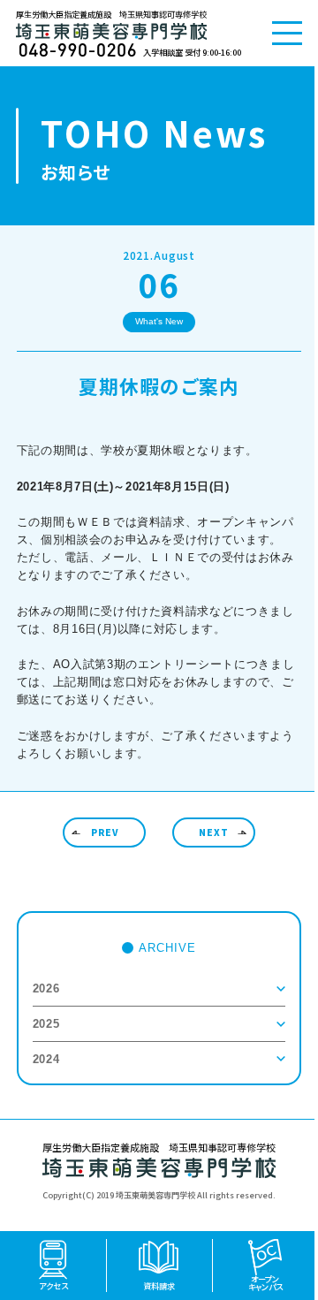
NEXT (214, 832)
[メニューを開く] (286, 33)
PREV (104, 832)
